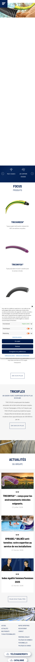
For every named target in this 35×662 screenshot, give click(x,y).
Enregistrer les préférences (17, 351)
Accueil (3, 625)
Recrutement (22, 628)
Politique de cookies (10, 355)
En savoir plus (17, 425)
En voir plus (17, 375)
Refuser (17, 346)
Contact (21, 631)
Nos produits (5, 631)
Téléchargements (19, 654)
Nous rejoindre (17, 614)
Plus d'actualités (17, 599)
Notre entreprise (23, 625)
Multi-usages (11, 174)
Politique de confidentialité (22, 355)
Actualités (4, 628)
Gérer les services (17, 337)
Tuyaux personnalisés (8, 634)
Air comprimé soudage (23, 175)
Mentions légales (23, 637)
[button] (32, 306)
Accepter (17, 341)
